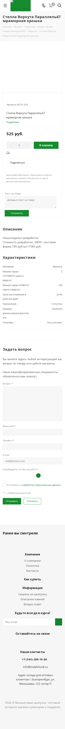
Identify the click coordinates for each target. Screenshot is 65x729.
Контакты (32, 570)
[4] (18, 99)
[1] (8, 99)
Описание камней (33, 599)
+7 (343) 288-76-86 (34, 659)
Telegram (31, 642)
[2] (12, 99)
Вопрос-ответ (32, 604)
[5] (22, 99)
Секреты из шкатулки (32, 594)
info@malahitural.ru (35, 667)
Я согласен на (34, 485)
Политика (32, 565)
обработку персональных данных (42, 485)
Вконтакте (22, 642)
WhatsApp (40, 642)
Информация (33, 588)
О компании (32, 560)
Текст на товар (13, 193)
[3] (15, 99)
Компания (32, 554)
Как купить (32, 579)
